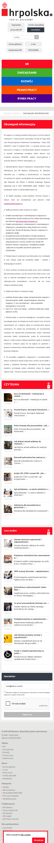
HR (27, 63)
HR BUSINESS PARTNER (12, 793)
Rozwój (27, 81)
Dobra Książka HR (10, 810)
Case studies (10, 530)
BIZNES (6, 787)
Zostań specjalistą (36, 25)
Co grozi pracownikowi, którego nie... (31, 603)
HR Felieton (8, 807)
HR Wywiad (7, 813)
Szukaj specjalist (9, 775)
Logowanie (16, 25)
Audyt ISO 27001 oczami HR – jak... (29, 473)
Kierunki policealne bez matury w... (30, 457)
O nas (33, 44)
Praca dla (16, 30)
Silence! (5, 738)
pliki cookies (25, 835)
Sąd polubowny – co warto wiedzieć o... (31, 489)
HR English (7, 816)
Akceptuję (38, 840)
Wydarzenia (15, 50)
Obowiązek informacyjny (36, 113)
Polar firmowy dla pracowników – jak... (31, 426)
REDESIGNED (15, 738)
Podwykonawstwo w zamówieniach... (30, 619)
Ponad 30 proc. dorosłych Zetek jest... (31, 410)
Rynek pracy (27, 98)
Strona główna (15, 44)
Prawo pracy (27, 89)
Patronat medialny (11, 796)
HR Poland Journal (10, 819)
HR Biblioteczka (9, 799)
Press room (7, 773)
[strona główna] (27, 10)
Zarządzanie (27, 72)
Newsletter (35, 30)
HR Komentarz (9, 790)
